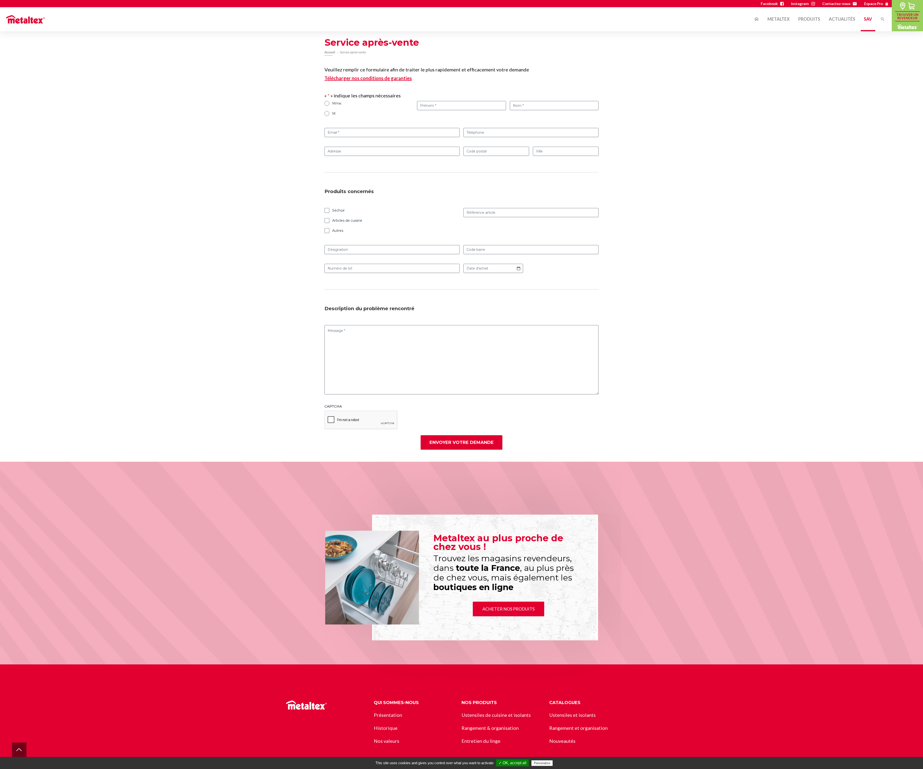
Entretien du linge (816, 56)
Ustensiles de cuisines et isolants (831, 32)
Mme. (337, 103)
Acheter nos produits (508, 608)
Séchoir (338, 210)
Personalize (542, 763)
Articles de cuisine (347, 220)
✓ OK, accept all (512, 763)
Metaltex (778, 19)
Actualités (842, 19)
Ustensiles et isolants (572, 715)
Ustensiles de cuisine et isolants (496, 715)
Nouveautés (562, 741)
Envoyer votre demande (462, 442)
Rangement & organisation (490, 728)
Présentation (388, 715)
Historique (386, 728)
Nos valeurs (386, 741)
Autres (337, 230)
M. (334, 113)
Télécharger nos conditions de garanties (368, 78)
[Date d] (518, 268)
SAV (868, 19)
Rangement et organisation (826, 44)
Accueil (756, 19)
